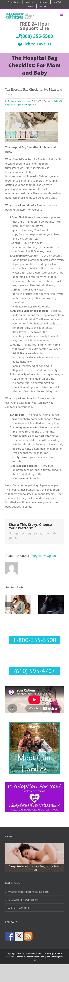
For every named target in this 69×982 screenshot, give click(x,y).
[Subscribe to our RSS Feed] (28, 936)
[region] (34, 857)
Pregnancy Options (16, 101)
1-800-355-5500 (34, 640)
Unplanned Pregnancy (26, 104)
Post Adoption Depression (22, 899)
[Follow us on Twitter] (19, 936)
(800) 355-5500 (37, 36)
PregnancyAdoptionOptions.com (30, 956)
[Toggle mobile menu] (62, 14)
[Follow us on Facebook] (9, 936)
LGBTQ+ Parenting (18, 907)
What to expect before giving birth (28, 891)
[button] (34, 857)
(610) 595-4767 (34, 671)
